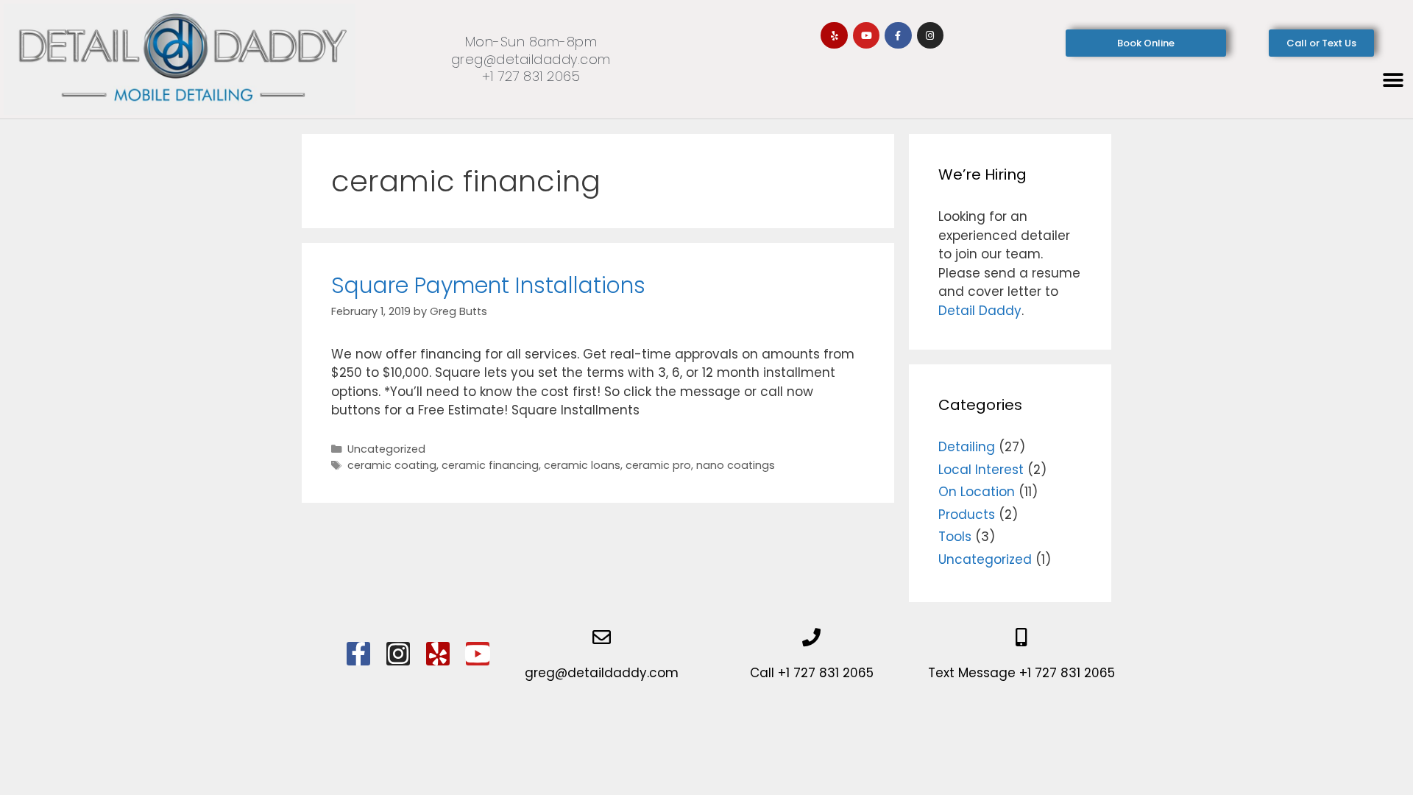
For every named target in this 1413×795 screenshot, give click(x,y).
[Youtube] (866, 35)
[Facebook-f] (898, 35)
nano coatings (735, 465)
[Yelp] (834, 35)
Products (966, 514)
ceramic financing (490, 465)
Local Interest (981, 469)
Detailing (966, 447)
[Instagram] (930, 35)
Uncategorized (386, 449)
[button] (1392, 80)
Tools (954, 536)
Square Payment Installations (488, 285)
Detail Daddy (979, 310)
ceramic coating (391, 465)
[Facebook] (358, 653)
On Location (976, 492)
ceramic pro (658, 465)
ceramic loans (582, 465)
